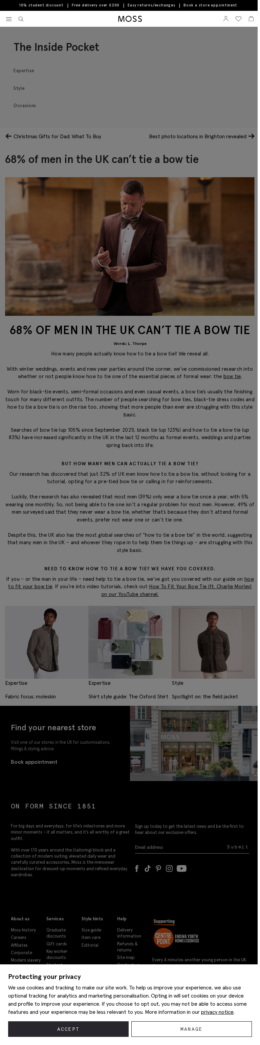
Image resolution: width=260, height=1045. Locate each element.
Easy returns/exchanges (151, 5)
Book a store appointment (210, 5)
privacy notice (217, 1011)
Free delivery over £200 (96, 5)
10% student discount (41, 5)
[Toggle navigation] (9, 19)
